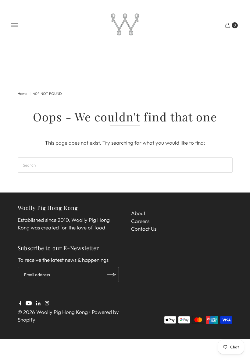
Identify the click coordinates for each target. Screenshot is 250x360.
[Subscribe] (111, 274)
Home (22, 93)
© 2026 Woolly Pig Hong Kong (53, 312)
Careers (140, 221)
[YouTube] (29, 303)
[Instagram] (47, 303)
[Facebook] (20, 303)
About (138, 213)
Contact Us (143, 228)
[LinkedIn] (38, 303)
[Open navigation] (15, 25)
